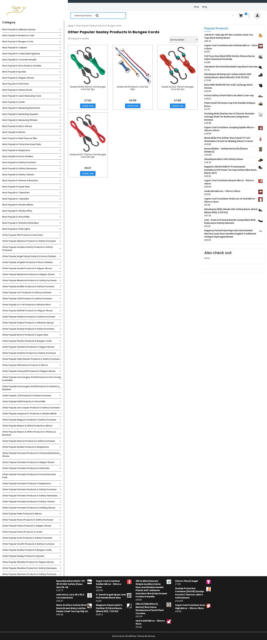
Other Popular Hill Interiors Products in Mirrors (25, 365)
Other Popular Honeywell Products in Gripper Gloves (28, 371)
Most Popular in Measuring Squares (20, 114)
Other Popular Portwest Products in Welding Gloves (28, 507)
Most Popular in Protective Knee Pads (21, 144)
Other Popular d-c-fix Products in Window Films (26, 304)
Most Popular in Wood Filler (16, 216)
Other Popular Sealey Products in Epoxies (23, 556)
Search (97, 16)
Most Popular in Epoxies (14, 71)
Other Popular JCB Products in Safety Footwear (26, 395)
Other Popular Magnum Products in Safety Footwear (29, 419)
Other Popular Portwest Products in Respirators (26, 483)
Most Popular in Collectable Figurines (21, 53)
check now (87, 105)
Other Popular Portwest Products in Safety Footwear (29, 489)
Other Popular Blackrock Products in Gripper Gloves (28, 274)
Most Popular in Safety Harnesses (19, 168)
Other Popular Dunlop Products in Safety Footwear (28, 328)
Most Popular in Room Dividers (17, 156)
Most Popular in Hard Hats (15, 83)
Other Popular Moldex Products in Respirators (25, 446)
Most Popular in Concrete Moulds (19, 59)
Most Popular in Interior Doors (17, 89)
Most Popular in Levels (13, 101)
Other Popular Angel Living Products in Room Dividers (29, 256)
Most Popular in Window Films (17, 210)
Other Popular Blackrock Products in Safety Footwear (29, 280)
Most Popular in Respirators (16, 150)
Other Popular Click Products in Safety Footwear (27, 298)
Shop (196, 6)
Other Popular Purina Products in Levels (22, 531)
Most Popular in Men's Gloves (17, 126)
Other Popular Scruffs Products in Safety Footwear (28, 543)
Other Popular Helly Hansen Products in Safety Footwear (31, 358)
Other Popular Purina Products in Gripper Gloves (26, 525)
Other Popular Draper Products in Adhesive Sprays (28, 322)
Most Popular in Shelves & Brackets (20, 180)
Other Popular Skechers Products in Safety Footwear (29, 574)
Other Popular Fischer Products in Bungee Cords (27, 340)
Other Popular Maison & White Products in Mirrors (27, 425)
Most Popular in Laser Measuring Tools (21, 95)
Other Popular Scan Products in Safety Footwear (27, 537)
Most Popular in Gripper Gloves (18, 77)
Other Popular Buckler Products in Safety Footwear (28, 286)
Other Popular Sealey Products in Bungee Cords (26, 549)
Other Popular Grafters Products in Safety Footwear (29, 352)
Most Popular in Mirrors (13, 132)
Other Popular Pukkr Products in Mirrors (22, 513)
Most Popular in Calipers (14, 47)
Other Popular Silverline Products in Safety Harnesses (29, 568)
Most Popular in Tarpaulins (15, 198)
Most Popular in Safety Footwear (19, 162)
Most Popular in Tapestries (16, 192)
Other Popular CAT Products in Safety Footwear (26, 292)
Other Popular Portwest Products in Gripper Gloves (28, 462)
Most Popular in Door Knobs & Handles (21, 65)
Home (70, 25)
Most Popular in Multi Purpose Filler (19, 138)
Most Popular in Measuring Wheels (19, 120)
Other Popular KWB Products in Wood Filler (23, 401)
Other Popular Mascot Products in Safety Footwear (28, 440)
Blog (204, 6)
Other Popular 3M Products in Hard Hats (22, 234)
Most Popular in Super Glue (16, 186)
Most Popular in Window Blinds (17, 204)
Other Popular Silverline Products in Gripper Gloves (28, 562)
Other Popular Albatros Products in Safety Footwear (29, 240)
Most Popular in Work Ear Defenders (20, 222)
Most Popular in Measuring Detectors (21, 107)
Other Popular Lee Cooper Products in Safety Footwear (30, 407)
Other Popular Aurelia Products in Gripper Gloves (27, 268)
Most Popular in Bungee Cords (17, 41)
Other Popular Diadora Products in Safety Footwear (28, 316)
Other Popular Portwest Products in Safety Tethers (28, 501)
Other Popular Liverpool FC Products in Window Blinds (29, 413)
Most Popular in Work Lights (16, 228)
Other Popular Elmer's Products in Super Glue (25, 334)
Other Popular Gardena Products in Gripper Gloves (28, 346)
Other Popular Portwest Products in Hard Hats (26, 468)
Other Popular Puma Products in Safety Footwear (27, 519)
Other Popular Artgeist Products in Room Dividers (27, 262)
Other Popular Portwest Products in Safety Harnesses (30, 495)
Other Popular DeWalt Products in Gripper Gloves (27, 310)
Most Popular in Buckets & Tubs (18, 35)
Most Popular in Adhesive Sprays (18, 29)
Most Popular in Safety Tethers (18, 174)
